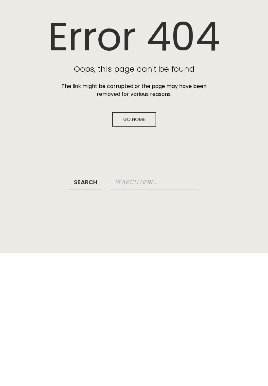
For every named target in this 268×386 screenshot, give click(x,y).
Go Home (134, 119)
